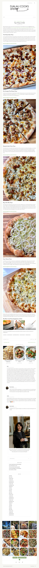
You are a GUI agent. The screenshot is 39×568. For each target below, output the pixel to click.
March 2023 (10, 477)
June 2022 (10, 489)
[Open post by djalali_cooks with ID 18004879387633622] (6, 543)
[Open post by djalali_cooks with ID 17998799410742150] (24, 552)
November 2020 (11, 514)
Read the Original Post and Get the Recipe (9, 43)
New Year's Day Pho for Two (31, 342)
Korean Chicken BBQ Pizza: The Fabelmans (15, 468)
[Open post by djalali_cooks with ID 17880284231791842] (24, 543)
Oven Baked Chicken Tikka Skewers (31, 361)
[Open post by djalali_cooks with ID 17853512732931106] (32, 525)
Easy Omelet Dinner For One (13, 465)
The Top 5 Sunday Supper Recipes (16, 27)
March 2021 (10, 509)
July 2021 (10, 504)
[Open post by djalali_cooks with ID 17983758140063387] (15, 534)
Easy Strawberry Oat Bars (12, 469)
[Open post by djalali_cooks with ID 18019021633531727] (24, 534)
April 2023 (10, 475)
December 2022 (11, 481)
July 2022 (10, 487)
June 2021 (10, 505)
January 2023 (11, 479)
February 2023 (11, 478)
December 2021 (11, 497)
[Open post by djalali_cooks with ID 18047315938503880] (24, 525)
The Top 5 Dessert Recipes (25, 27)
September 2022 (11, 485)
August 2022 (11, 486)
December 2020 (11, 513)
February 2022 (11, 494)
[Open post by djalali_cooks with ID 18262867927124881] (6, 534)
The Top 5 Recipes (32, 27)
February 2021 (11, 510)
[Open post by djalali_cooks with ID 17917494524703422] (15, 552)
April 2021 (10, 508)
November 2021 (11, 498)
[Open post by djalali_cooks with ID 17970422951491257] (6, 552)
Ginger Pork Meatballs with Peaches (19, 361)
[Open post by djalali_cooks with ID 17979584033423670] (15, 525)
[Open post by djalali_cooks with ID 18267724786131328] (32, 543)
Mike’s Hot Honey (17, 94)
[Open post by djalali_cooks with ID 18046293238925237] (6, 525)
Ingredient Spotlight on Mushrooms (8, 361)
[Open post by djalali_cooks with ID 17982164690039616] (32, 534)
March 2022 (10, 493)
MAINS (15, 21)
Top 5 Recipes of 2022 (6, 342)
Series (23, 21)
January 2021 (11, 512)
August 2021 (11, 502)
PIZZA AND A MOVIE (19, 21)
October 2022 (11, 483)
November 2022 (11, 482)
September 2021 (11, 501)
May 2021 (10, 506)
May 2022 (10, 490)
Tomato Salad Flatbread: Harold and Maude (15, 464)
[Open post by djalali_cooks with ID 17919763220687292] (32, 552)
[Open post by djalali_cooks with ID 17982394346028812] (15, 543)
